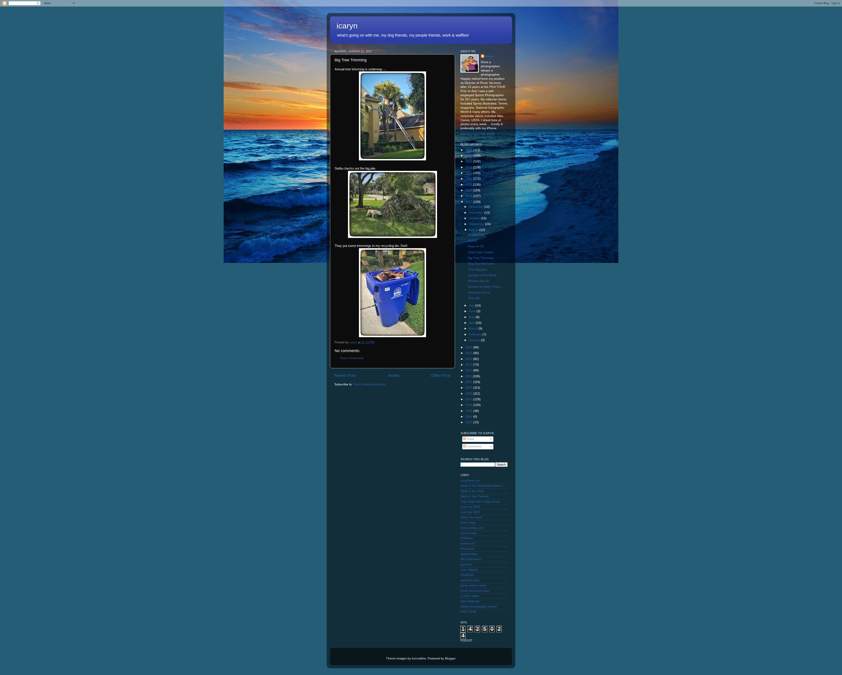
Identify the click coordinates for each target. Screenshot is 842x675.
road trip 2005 (470, 506)
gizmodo (466, 564)
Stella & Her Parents (474, 496)
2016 (469, 347)
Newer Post (345, 375)
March (473, 328)
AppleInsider (469, 554)
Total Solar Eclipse (481, 252)
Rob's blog (467, 522)
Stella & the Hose (472, 491)
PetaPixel (466, 575)
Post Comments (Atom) (369, 384)
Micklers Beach (478, 281)
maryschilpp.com (472, 528)
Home (393, 375)
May (472, 317)
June (472, 311)
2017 (469, 202)
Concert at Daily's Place (484, 286)
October (475, 218)
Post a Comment (351, 358)
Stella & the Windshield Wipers (481, 485)
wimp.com (467, 548)
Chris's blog (468, 533)
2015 (469, 353)
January (475, 340)
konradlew (419, 658)
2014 (469, 359)
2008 (469, 393)
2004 (469, 416)
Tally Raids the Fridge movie (480, 501)
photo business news (475, 590)
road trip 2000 (470, 512)
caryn (489, 56)
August (474, 230)
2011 (469, 376)
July (472, 305)
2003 (469, 422)
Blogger (450, 658)
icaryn (347, 25)
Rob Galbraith (470, 601)
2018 (469, 196)
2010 (469, 382)
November (476, 212)
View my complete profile (477, 134)
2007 (469, 399)
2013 (469, 364)
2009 (469, 387)
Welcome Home (479, 292)
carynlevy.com (470, 480)
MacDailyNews (470, 559)
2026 (469, 150)
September (477, 224)
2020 (469, 184)
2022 (469, 173)
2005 (469, 411)
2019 (469, 190)
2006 (469, 405)
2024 (469, 161)
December (476, 206)
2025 (469, 155)
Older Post (441, 375)
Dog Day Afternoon (481, 263)
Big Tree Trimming (480, 258)
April (472, 322)
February (475, 334)
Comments (474, 446)
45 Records (476, 235)
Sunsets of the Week (482, 275)
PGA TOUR (468, 611)
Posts (470, 439)
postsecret (467, 543)
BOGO (472, 240)
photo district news (473, 585)
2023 (469, 167)
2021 (469, 178)
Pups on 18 (476, 246)
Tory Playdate (477, 269)
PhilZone (466, 538)
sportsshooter (470, 580)
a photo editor (470, 596)
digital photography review (478, 606)
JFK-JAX (474, 298)
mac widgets (469, 569)
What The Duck (471, 517)
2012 (469, 370)
